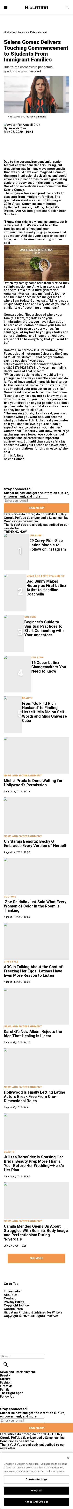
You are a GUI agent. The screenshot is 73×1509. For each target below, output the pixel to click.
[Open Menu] (5, 7)
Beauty (27, 698)
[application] (36, 263)
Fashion (5, 1382)
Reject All (36, 1490)
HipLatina (9, 32)
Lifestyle (11, 961)
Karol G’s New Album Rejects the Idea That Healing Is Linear (33, 1033)
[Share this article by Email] (37, 135)
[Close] (68, 1458)
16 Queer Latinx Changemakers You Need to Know (48, 667)
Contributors (13, 1309)
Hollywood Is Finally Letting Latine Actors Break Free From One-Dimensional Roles (34, 1096)
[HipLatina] (36, 7)
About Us (11, 1295)
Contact (10, 1298)
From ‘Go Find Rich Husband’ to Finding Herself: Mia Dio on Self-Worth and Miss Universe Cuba (44, 712)
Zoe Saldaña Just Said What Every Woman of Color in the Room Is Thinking (35, 906)
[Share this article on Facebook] (18, 135)
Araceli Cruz (17, 128)
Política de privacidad (30, 518)
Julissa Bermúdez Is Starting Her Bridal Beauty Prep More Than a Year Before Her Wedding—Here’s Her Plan (34, 1163)
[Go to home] (36, 1275)
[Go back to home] (30, 1332)
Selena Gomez (14, 190)
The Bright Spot (11, 1393)
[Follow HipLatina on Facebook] (5, 1400)
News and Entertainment (32, 32)
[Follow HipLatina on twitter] (14, 1400)
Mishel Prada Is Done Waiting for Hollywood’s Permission (33, 782)
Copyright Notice (16, 1305)
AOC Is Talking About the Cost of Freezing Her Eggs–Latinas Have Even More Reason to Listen (33, 971)
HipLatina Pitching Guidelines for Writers (33, 1312)
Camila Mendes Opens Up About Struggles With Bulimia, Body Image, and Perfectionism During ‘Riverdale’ (36, 1233)
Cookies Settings (36, 1479)
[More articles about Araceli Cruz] (22, 125)
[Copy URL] (13, 146)
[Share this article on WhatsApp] (8, 135)
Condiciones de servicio (21, 521)
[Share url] (8, 155)
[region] (36, 1481)
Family (4, 1389)
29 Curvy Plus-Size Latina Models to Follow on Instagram (47, 545)
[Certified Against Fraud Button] (18, 1319)
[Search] (67, 7)
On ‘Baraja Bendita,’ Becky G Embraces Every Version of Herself (35, 843)
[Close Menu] (4, 1349)
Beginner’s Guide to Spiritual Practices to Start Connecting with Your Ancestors (44, 628)
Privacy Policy (14, 1302)
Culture (35, 535)
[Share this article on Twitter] (28, 135)
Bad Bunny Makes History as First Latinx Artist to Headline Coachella (46, 587)
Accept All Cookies (36, 1501)
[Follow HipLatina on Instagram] (23, 1400)
